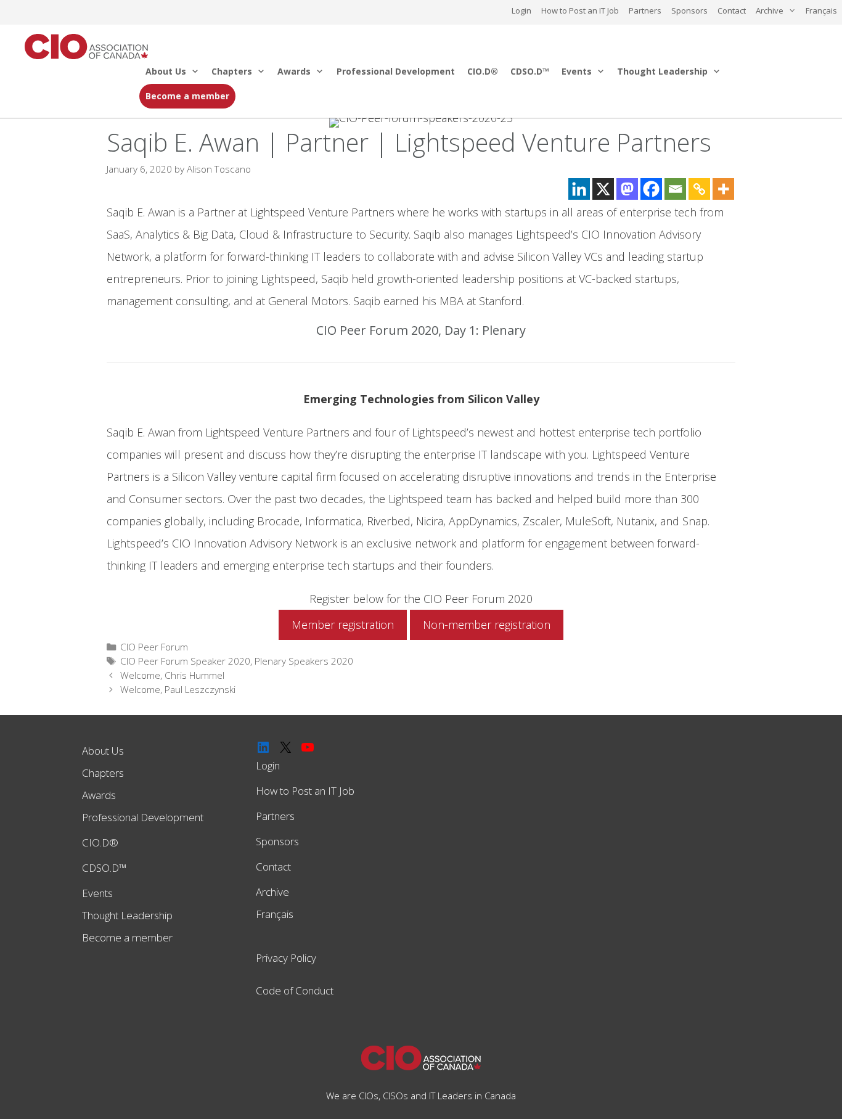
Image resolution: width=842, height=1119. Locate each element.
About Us (165, 71)
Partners (645, 10)
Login (521, 10)
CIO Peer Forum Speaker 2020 (185, 661)
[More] (723, 189)
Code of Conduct (294, 990)
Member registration (343, 624)
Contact (731, 10)
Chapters (231, 71)
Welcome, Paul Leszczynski (177, 689)
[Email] (675, 189)
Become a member (187, 96)
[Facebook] (651, 189)
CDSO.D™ (529, 71)
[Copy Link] (699, 189)
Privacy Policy (286, 958)
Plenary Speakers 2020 (304, 661)
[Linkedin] (579, 189)
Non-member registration (486, 624)
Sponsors (689, 10)
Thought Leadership (662, 71)
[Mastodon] (627, 189)
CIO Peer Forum (154, 647)
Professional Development (396, 71)
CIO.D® (482, 71)
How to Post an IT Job (580, 10)
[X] (603, 189)
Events (577, 71)
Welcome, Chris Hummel (172, 675)
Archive (769, 10)
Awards (294, 71)
